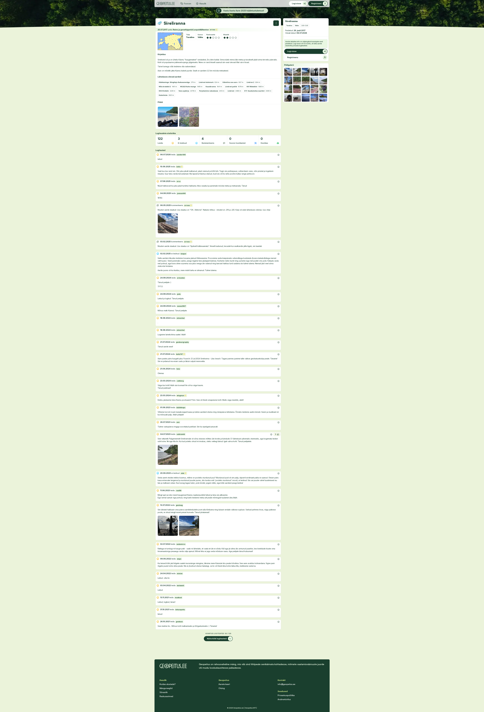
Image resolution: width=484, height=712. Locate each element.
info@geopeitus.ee (286, 684)
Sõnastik (164, 692)
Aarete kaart (224, 684)
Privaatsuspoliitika (286, 695)
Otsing (222, 688)
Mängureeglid (166, 688)
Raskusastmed (166, 696)
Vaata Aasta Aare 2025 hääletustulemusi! (243, 10)
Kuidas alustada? (168, 684)
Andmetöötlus (284, 699)
